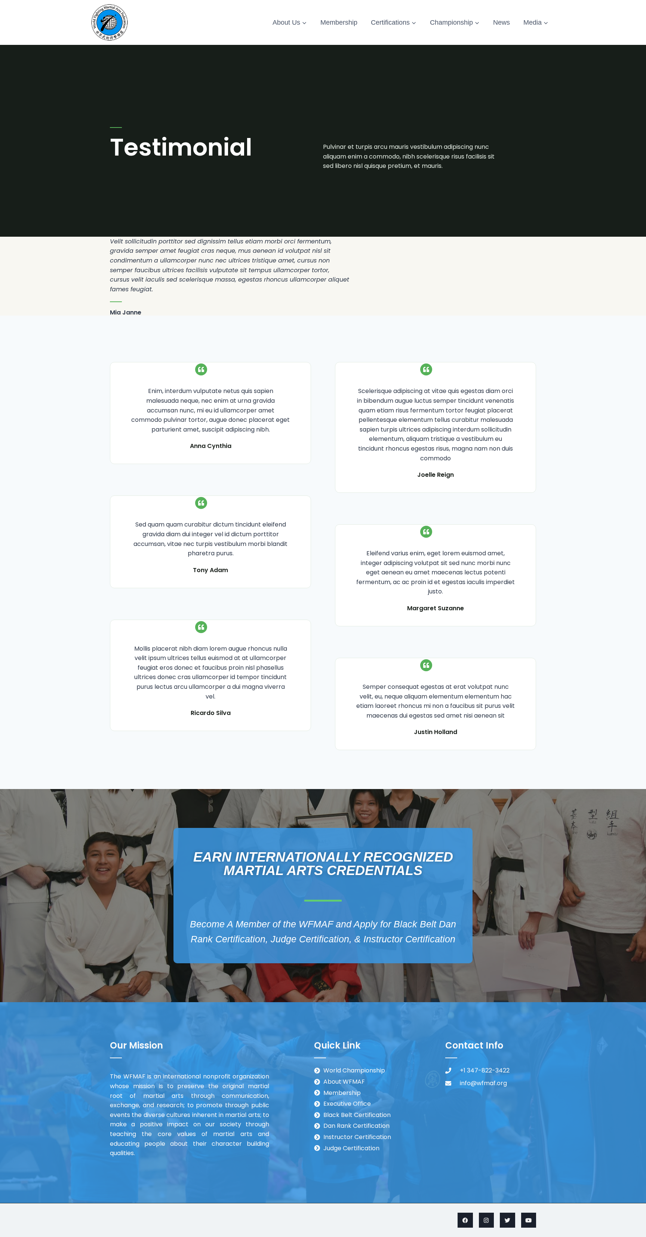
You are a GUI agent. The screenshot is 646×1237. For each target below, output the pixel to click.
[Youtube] (528, 1220)
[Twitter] (507, 1220)
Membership (338, 22)
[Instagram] (486, 1220)
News (501, 22)
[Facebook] (465, 1220)
